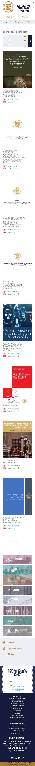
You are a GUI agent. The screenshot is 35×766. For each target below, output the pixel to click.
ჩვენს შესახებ (17, 696)
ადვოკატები (13, 610)
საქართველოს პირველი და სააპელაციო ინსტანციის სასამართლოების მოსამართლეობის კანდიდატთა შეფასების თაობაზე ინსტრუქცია (14, 222)
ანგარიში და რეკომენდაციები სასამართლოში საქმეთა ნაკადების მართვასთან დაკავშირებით (12, 285)
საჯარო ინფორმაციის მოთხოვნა (19, 690)
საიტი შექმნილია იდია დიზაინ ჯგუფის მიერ (17, 763)
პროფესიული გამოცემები (23, 22)
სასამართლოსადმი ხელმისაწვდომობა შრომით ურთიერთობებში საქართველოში (13, 93)
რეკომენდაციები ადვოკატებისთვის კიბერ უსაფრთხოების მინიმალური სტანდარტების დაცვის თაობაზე (14, 347)
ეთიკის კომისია (12, 580)
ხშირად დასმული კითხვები (19, 686)
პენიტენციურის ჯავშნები (9, 17)
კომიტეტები (13, 590)
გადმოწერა (11, 102)
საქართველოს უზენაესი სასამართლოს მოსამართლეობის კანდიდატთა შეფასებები (12, 520)
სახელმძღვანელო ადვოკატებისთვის (10, 461)
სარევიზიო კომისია (13, 600)
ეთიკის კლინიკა (17, 715)
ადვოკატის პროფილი (13, 631)
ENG (31, 3)
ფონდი (11, 621)
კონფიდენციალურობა (17, 718)
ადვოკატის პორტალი (25, 17)
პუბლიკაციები (6, 22)
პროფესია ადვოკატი (11, 405)
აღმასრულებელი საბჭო (15, 560)
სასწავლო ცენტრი (12, 570)
